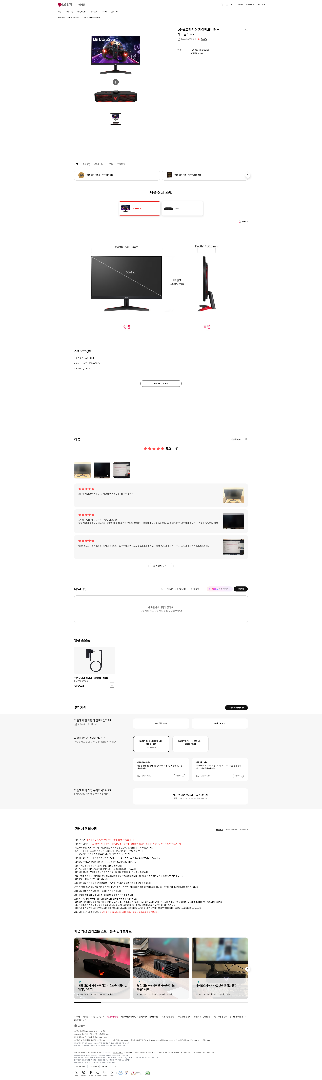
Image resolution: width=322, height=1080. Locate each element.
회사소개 (240, 4)
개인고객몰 (261, 5)
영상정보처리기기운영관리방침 (148, 1017)
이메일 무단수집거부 (97, 1017)
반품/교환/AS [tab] (231, 829)
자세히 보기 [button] (106, 738)
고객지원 (121, 164)
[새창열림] (120, 1073)
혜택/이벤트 (82, 11)
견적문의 (94, 11)
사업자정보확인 (118, 1052)
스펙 (76, 164)
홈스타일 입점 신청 (80, 1020)
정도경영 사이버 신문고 (237, 1017)
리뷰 (86, 164)
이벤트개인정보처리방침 (128, 1017)
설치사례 (114, 11)
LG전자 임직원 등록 (167, 1017)
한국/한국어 (105, 1066)
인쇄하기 (245, 222)
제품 (59, 11)
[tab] (139, 208)
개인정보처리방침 (112, 1017)
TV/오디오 (76, 17)
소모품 (110, 164)
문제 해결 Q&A (161, 723)
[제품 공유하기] (246, 29)
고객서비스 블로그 (93, 1066)
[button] (222, 4)
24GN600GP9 (187, 39)
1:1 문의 (103, 1031)
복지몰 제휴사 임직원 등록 (201, 1017)
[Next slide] (247, 969)
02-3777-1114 (91, 1031)
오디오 (84, 17)
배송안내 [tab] (219, 829)
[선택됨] (115, 119)
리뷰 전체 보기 (160, 566)
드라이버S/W (220, 723)
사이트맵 (77, 1017)
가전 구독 (69, 11)
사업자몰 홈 (61, 17)
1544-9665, (106, 1040)
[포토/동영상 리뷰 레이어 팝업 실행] (82, 470)
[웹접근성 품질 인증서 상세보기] (147, 1073)
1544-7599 (102, 1037)
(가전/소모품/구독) (103, 1034)
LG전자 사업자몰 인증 (220, 1017)
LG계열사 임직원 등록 (184, 1017)
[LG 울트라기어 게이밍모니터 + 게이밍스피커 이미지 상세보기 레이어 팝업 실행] (115, 68)
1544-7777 (123, 1040)
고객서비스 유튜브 (80, 1066)
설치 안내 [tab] (244, 829)
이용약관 (85, 1017)
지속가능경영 (250, 4)
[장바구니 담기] (111, 685)
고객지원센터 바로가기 (236, 708)
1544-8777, (155, 1040)
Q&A (98, 164)
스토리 (104, 11)
